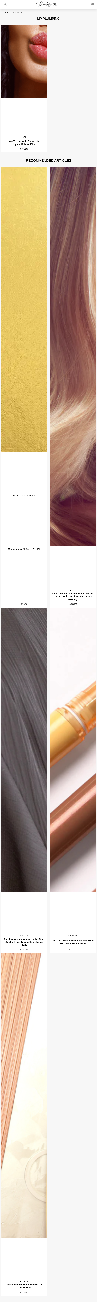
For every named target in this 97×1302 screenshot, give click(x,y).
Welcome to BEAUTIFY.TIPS (24, 549)
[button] (93, 4)
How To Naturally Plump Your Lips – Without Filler (24, 143)
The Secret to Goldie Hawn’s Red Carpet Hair (24, 1286)
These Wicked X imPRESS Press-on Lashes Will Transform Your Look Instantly (72, 596)
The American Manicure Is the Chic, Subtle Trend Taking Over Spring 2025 (24, 942)
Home (7, 13)
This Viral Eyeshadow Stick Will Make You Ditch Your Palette (72, 942)
